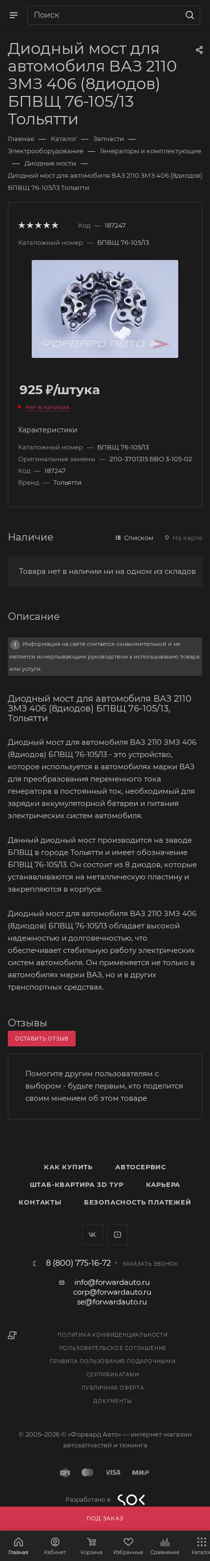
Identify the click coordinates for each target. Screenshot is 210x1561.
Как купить (68, 1167)
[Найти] (188, 15)
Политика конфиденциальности (113, 1335)
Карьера (163, 1184)
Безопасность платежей (137, 1202)
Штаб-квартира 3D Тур (77, 1184)
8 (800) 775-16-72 (78, 1263)
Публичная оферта (113, 1388)
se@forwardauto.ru (112, 1301)
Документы (112, 1401)
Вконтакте (92, 1234)
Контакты (40, 1202)
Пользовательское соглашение (113, 1348)
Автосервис (140, 1167)
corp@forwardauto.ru (112, 1292)
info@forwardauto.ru (112, 1282)
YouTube (117, 1234)
